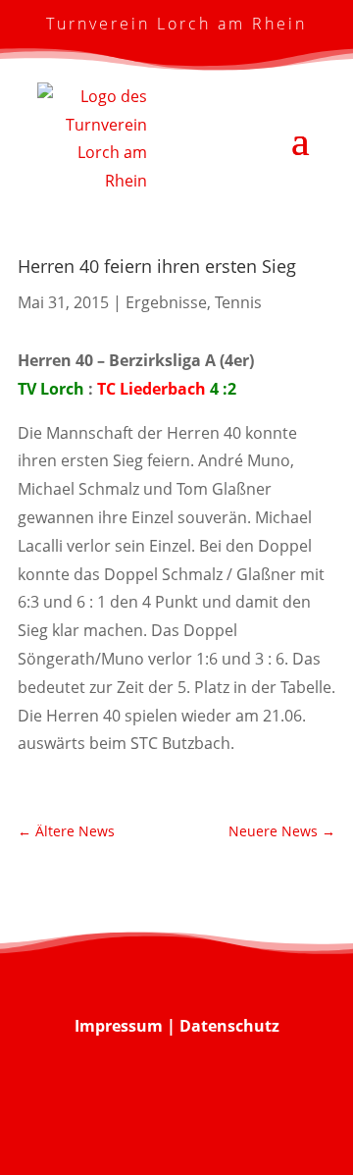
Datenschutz (229, 1026)
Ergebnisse (166, 302)
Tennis (238, 302)
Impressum (119, 1026)
